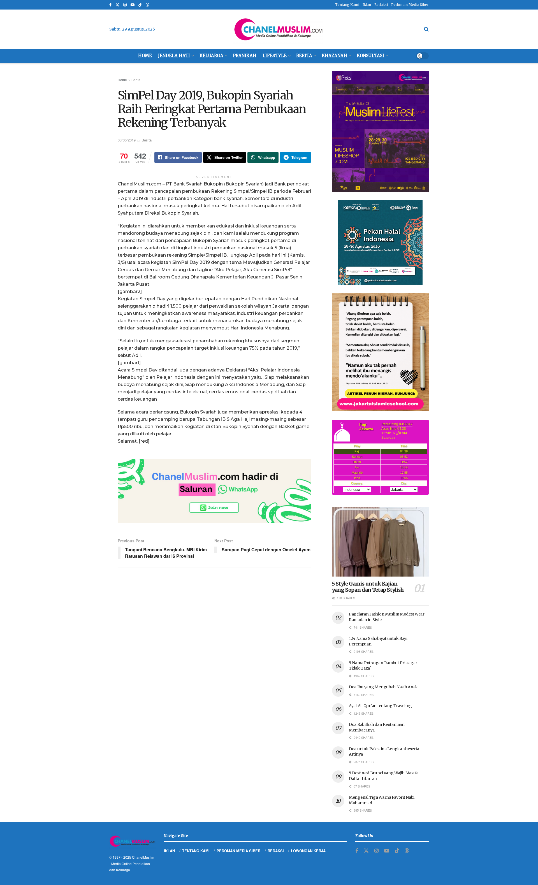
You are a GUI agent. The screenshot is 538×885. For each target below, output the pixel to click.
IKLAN (169, 850)
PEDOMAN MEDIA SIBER (238, 850)
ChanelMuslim (143, 857)
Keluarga (211, 55)
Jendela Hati (174, 55)
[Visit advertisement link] (214, 491)
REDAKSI (276, 850)
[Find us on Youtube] (132, 5)
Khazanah (334, 55)
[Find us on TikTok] (140, 5)
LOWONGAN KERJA (308, 850)
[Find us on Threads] (147, 5)
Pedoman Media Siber (410, 5)
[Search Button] (426, 29)
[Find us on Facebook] (110, 5)
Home (145, 55)
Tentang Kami (347, 5)
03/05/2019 (127, 140)
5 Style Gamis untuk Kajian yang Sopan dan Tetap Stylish (368, 586)
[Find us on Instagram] (125, 5)
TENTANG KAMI (196, 850)
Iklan (367, 5)
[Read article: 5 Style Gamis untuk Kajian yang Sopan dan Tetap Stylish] (380, 542)
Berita (304, 55)
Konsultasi (370, 55)
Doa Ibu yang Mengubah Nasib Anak (383, 686)
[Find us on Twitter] (117, 5)
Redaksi (381, 5)
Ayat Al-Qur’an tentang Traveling (380, 705)
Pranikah (244, 55)
